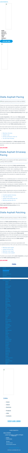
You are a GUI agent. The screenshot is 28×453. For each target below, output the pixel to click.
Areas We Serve (9, 438)
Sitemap (7, 437)
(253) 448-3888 (14, 421)
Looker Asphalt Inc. (4, 1)
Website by (14, 447)
